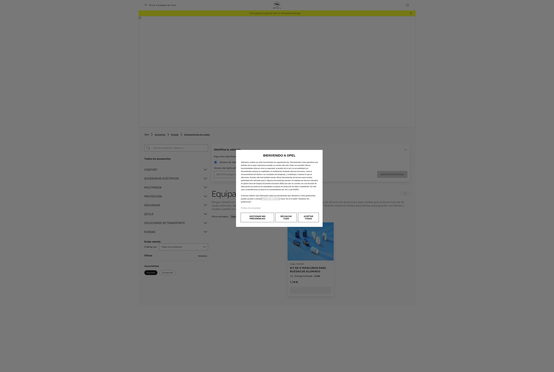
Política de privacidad (250, 208)
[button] (257, 217)
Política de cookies (270, 199)
